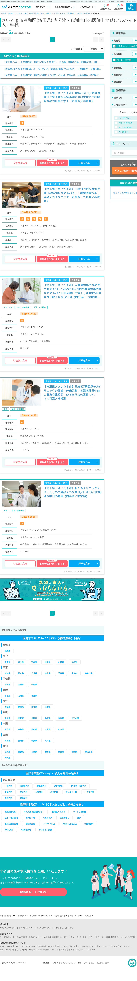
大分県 (61, 752)
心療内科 (39, 792)
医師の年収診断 (7, 950)
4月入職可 (9, 830)
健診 (79, 818)
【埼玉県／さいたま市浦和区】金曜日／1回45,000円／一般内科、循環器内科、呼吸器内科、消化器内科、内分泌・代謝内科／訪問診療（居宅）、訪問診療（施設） (53, 62)
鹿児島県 (88, 752)
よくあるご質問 (128, 937)
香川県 (21, 740)
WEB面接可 (26, 830)
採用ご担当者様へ (6, 916)
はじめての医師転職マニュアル (54, 937)
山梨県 (21, 684)
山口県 (61, 729)
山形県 (61, 662)
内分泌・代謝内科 (83, 13)
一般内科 (8, 786)
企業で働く (64, 818)
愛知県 (34, 707)
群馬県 (34, 673)
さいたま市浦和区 (67, 13)
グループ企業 (89, 963)
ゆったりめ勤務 (79, 812)
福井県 (34, 696)
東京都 (74, 673)
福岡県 (7, 752)
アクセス (55, 963)
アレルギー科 (71, 792)
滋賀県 (7, 718)
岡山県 (34, 729)
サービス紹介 (6, 937)
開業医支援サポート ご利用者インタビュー (76, 950)
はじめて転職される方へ (26, 937)
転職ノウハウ (6, 946)
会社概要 (45, 963)
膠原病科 (23, 798)
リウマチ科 (89, 792)
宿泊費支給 (30, 824)
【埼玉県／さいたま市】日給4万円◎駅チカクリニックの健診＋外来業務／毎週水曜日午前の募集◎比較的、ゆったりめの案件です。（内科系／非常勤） (73, 392)
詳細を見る (84, 162)
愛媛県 (34, 740)
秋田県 (47, 662)
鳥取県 (7, 729)
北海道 (7, 651)
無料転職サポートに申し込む (33, 892)
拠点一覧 (112, 1)
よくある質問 (121, 1)
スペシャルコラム (86, 946)
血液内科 (8, 798)
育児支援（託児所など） (34, 812)
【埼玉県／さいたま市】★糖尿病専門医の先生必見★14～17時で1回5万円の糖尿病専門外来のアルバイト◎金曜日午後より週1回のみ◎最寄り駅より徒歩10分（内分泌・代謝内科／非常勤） (73, 291)
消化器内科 (59, 786)
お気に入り (21, 163)
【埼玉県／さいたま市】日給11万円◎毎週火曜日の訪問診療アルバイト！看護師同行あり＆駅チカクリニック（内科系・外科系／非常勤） (72, 195)
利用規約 (21, 916)
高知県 (47, 740)
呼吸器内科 (41, 786)
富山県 (7, 696)
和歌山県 (75, 718)
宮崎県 (74, 752)
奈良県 (61, 718)
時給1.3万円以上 (70, 824)
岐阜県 (7, 707)
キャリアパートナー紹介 (82, 937)
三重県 (47, 707)
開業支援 (88, 916)
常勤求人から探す (8, 928)
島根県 (21, 729)
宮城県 (34, 662)
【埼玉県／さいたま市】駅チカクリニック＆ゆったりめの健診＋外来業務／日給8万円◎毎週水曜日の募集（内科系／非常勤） (73, 492)
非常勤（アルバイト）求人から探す (35, 928)
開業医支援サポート (121, 946)
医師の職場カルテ (46, 950)
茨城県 (7, 673)
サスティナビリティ (68, 963)
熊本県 (47, 752)
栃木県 (21, 673)
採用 (79, 963)
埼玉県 (56, 13)
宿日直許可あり (58, 812)
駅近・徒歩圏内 (11, 818)
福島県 (74, 662)
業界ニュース (103, 946)
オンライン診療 (45, 830)
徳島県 (7, 740)
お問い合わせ (60, 916)
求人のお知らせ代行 (26, 950)
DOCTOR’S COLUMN (25, 946)
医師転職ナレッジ (46, 946)
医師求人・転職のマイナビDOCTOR (14, 13)
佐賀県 (21, 752)
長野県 (34, 684)
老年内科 (54, 792)
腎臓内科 (8, 792)
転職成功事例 (112, 937)
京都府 (21, 718)
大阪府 (34, 718)
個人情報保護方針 (103, 963)
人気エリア (47, 818)
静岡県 (21, 707)
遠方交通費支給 (11, 824)
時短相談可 (89, 824)
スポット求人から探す (64, 928)
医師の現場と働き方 (66, 946)
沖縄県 (7, 758)
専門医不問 (30, 818)
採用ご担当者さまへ (101, 1)
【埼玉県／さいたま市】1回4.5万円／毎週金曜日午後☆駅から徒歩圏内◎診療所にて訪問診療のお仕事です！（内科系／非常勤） (72, 97)
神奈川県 (88, 673)
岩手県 (21, 662)
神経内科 (23, 792)
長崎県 (34, 752)
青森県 (7, 662)
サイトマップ (75, 916)
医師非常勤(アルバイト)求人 (40, 13)
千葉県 (61, 673)
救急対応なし (10, 812)
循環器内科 (24, 786)
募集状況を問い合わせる (52, 163)
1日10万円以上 (49, 824)
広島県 (47, 729)
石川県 (21, 696)
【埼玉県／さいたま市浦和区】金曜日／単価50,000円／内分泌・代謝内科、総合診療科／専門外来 (51, 75)
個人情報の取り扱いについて (39, 916)
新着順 (94, 48)
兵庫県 (47, 718)
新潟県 (7, 684)
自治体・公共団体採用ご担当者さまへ (81, 1)
